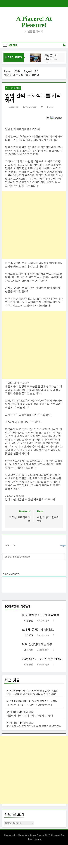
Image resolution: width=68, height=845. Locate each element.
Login (62, 545)
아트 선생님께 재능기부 (37, 644)
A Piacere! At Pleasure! (34, 21)
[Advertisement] (34, 225)
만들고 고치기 (13, 88)
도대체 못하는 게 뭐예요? (38, 629)
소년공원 (28, 620)
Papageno (13, 107)
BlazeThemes (34, 839)
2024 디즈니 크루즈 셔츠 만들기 (42, 658)
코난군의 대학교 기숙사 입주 (51, 57)
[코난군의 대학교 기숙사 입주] (35, 59)
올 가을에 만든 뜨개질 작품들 (40, 615)
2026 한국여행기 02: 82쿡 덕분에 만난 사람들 (33, 690)
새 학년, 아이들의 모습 (22, 711)
